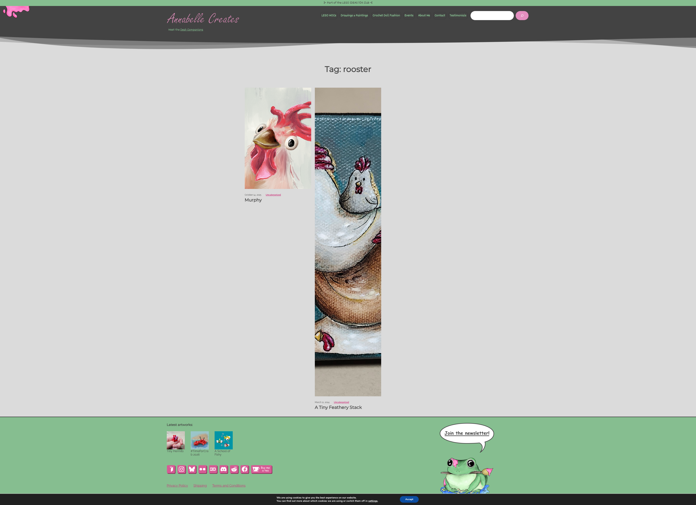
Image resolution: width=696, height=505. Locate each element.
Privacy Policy (177, 485)
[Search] (522, 15)
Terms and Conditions (229, 485)
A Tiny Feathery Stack (338, 407)
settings (373, 501)
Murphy (253, 200)
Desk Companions (191, 29)
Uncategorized (273, 195)
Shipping (200, 485)
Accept (409, 499)
